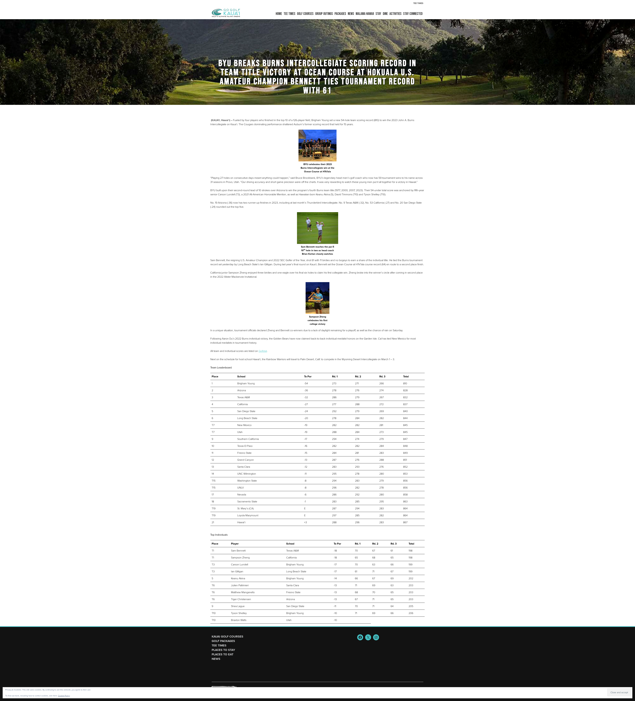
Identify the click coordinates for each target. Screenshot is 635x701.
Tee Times (418, 3)
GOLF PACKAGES (223, 641)
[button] (305, 14)
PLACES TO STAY (223, 650)
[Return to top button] (630, 622)
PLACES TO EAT (222, 654)
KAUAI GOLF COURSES (227, 636)
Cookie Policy (64, 695)
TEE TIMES (219, 645)
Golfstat (263, 351)
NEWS (216, 659)
